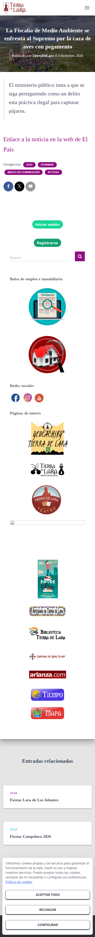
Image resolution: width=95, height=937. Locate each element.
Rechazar (47, 910)
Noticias (53, 172)
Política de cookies (19, 882)
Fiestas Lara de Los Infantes (34, 800)
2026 (13, 793)
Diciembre (47, 164)
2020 (29, 164)
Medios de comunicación (24, 172)
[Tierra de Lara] (16, 7)
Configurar (48, 925)
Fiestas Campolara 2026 (30, 836)
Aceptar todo (48, 894)
